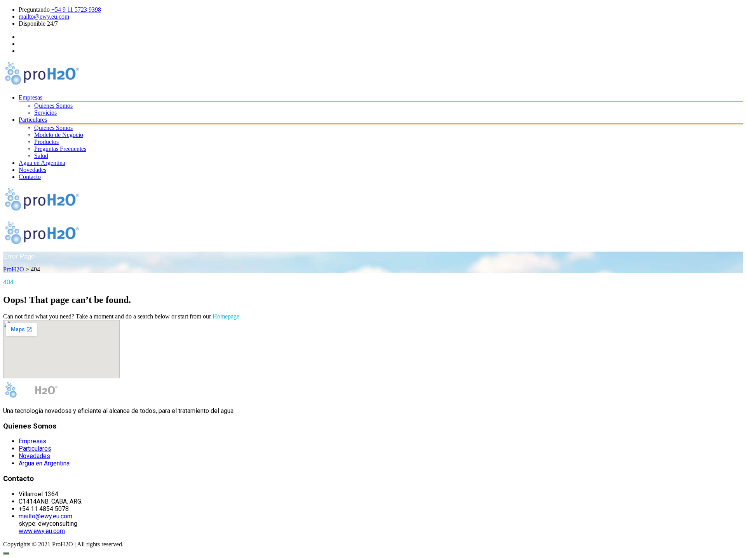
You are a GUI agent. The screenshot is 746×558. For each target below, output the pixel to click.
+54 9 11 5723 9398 (75, 9)
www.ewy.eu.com (42, 531)
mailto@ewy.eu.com (44, 16)
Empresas (30, 97)
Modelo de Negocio (58, 134)
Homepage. (227, 316)
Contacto (30, 176)
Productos (46, 141)
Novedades (32, 169)
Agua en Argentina (42, 162)
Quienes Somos (53, 105)
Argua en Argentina (44, 463)
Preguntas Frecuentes (60, 148)
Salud (41, 155)
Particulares (33, 119)
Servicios (45, 112)
